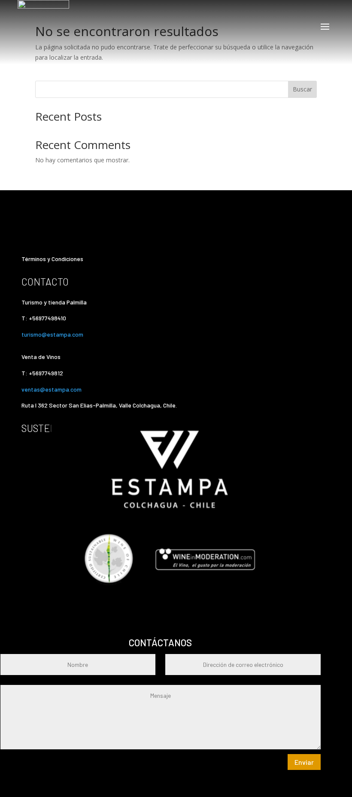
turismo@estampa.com (53, 334)
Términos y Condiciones (52, 258)
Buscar (302, 89)
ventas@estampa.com (52, 389)
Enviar (304, 762)
